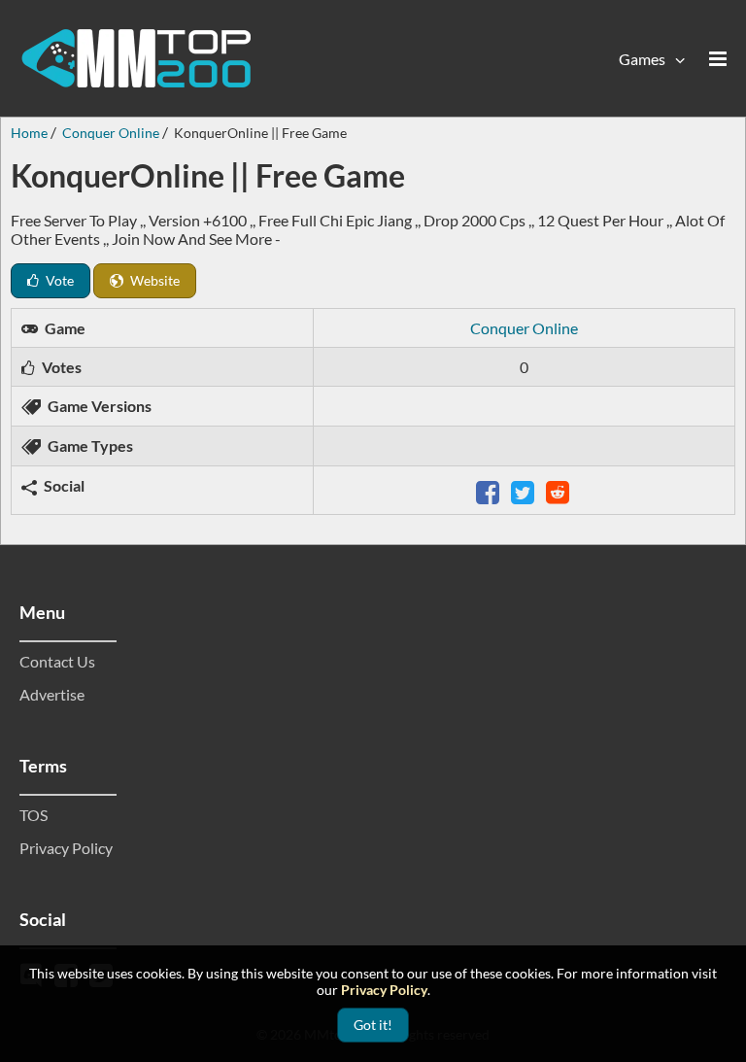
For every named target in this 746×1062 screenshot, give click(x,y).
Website (153, 280)
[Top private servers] (136, 58)
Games (642, 59)
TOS (33, 814)
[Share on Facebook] (489, 490)
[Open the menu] (718, 58)
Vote (58, 280)
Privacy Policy (66, 848)
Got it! (373, 1024)
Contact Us (57, 661)
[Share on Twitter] (524, 490)
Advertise (52, 694)
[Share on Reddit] (559, 490)
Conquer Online (524, 328)
